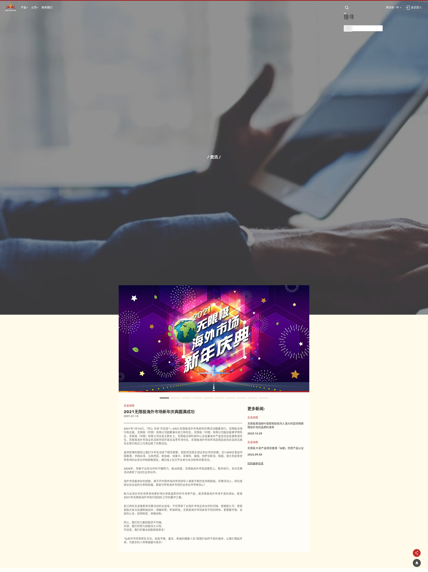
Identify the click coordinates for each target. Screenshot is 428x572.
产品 (23, 7)
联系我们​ (47, 7)
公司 (34, 7)
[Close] (345, 13)
